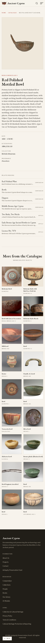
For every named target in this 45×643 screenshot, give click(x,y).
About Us (6, 558)
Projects (6, 562)
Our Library (6, 597)
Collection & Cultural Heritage (13, 612)
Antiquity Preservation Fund (12, 570)
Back (8, 638)
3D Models (6, 601)
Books (5, 593)
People (5, 589)
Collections (6, 585)
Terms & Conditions (9, 620)
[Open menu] (41, 3)
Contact (5, 566)
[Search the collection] (36, 3)
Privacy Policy (7, 616)
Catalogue (12, 13)
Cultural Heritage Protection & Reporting (17, 624)
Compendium (7, 581)
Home (4, 13)
